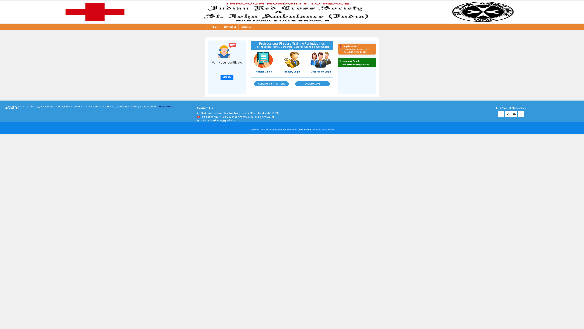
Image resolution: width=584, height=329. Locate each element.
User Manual (312, 84)
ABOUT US (247, 27)
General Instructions (271, 84)
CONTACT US (230, 27)
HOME (214, 27)
